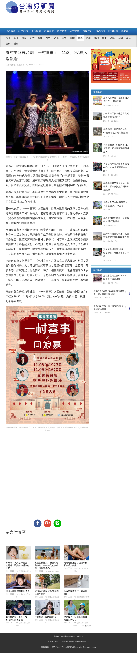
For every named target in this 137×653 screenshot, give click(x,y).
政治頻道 (10, 31)
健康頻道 (49, 31)
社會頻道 (23, 31)
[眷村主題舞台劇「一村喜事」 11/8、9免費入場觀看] (38, 523)
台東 (8, 43)
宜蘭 (120, 38)
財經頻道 (113, 31)
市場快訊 (87, 31)
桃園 (24, 38)
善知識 (124, 31)
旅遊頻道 (62, 31)
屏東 (104, 38)
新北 (16, 38)
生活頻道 (36, 31)
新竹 (32, 38)
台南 (88, 38)
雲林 (72, 38)
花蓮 (128, 38)
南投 (64, 38)
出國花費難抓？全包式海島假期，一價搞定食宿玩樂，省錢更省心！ (46, 565)
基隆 (112, 38)
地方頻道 (74, 31)
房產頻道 (100, 31)
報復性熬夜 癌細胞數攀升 (18, 591)
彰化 (56, 38)
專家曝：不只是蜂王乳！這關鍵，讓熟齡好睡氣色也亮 (17, 565)
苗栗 (40, 38)
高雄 (96, 38)
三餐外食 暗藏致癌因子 (46, 617)
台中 (48, 38)
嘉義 (80, 38)
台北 (8, 38)
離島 (16, 43)
